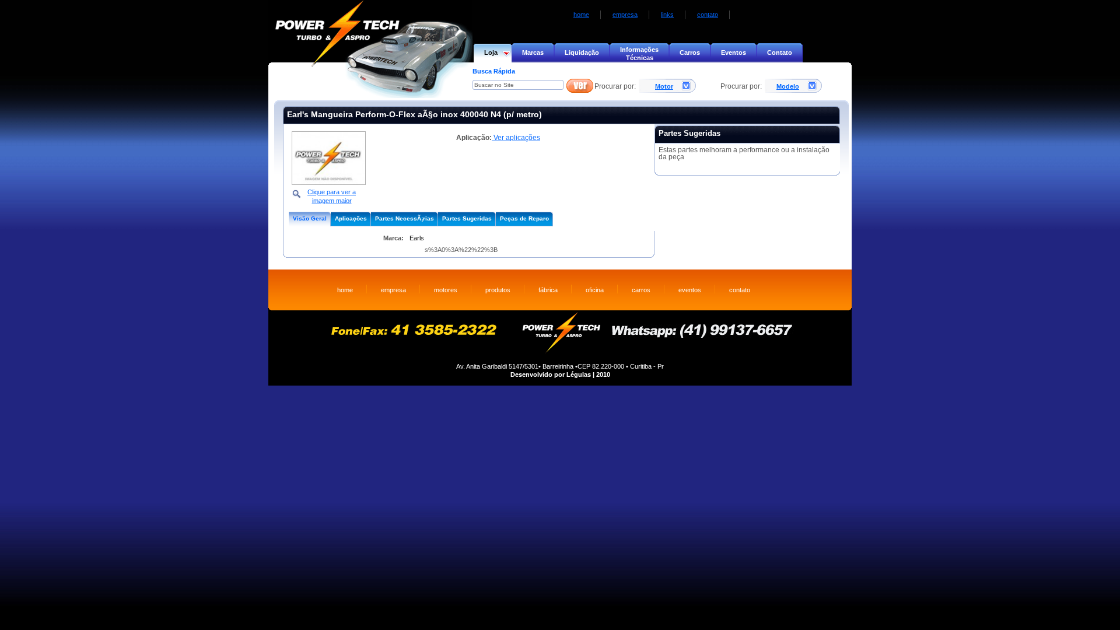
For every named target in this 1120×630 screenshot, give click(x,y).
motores (445, 289)
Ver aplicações (516, 138)
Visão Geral (310, 218)
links (667, 14)
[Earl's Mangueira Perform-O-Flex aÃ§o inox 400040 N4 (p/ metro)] (329, 182)
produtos (497, 289)
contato (707, 14)
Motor (664, 86)
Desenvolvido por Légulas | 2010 (560, 374)
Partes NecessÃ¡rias (404, 218)
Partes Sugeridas (467, 218)
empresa (625, 14)
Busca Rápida (494, 71)
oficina (595, 289)
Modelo (787, 86)
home (581, 14)
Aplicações (351, 218)
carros (641, 289)
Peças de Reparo (524, 218)
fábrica (548, 289)
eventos (689, 289)
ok (579, 86)
